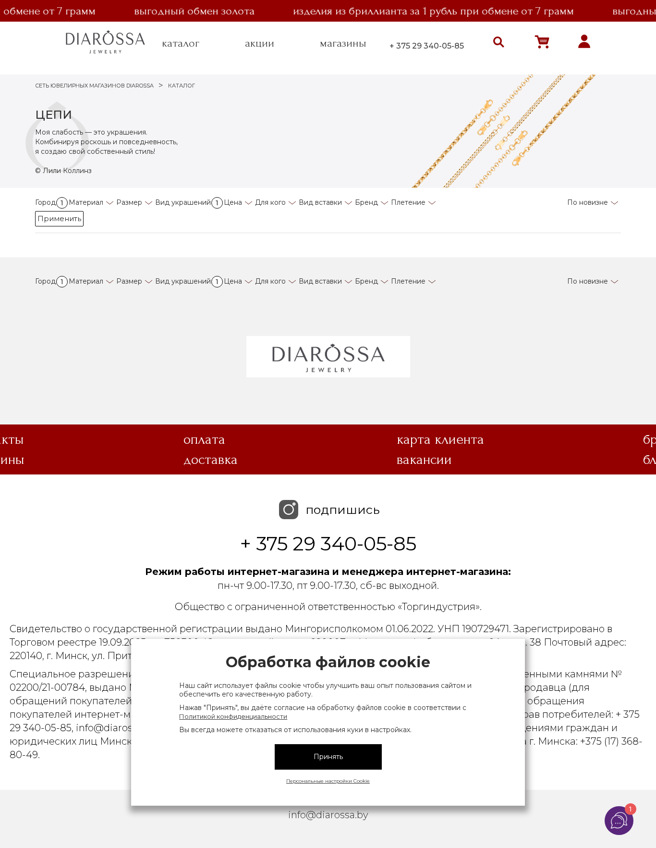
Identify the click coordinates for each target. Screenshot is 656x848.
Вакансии (424, 459)
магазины (343, 43)
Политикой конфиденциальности (233, 716)
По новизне (587, 202)
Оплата (204, 439)
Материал (86, 202)
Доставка (210, 459)
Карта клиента (440, 439)
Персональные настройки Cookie (328, 781)
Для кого (270, 202)
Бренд (366, 202)
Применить (59, 218)
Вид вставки (320, 202)
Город (49, 202)
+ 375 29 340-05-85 (426, 45)
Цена (233, 202)
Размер (129, 202)
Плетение (408, 202)
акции (259, 43)
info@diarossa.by (328, 815)
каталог (180, 43)
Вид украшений (187, 202)
